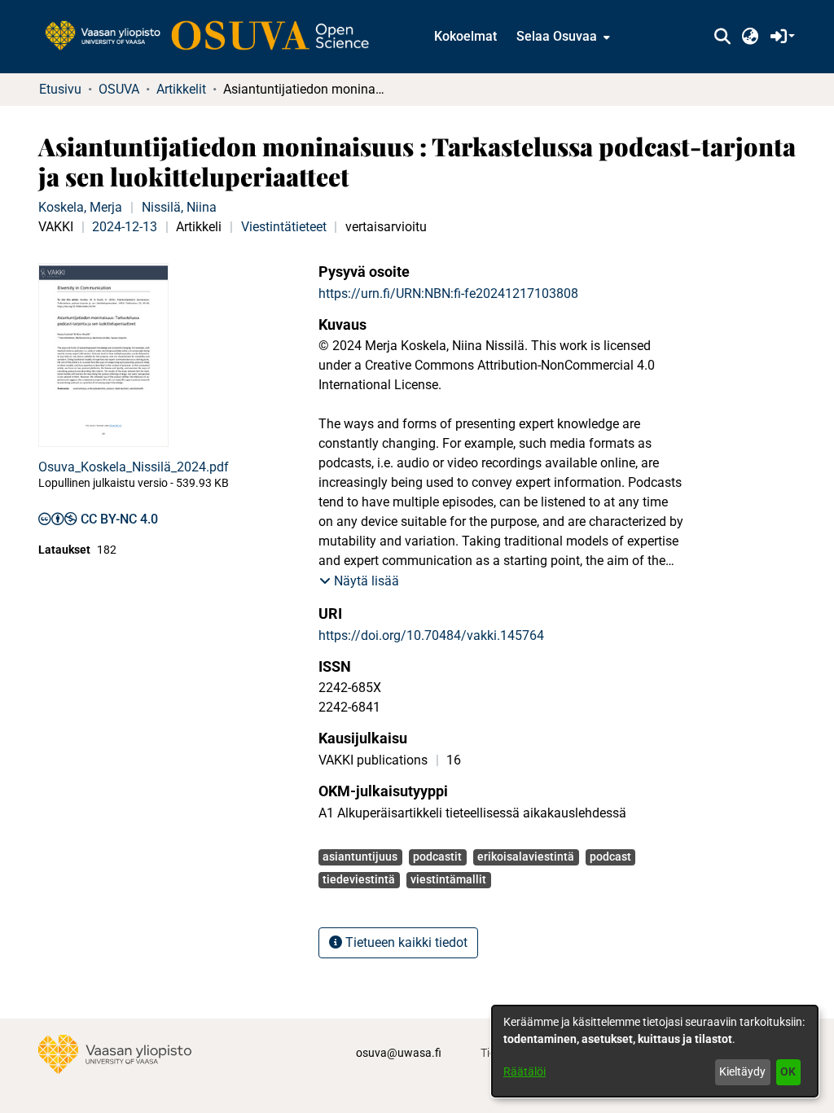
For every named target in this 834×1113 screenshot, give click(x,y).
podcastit (437, 856)
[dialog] (655, 1051)
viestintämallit (448, 879)
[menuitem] (561, 36)
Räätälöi (524, 1071)
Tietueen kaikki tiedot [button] (404, 942)
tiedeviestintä (359, 879)
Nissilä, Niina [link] (179, 207)
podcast (610, 856)
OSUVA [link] (119, 89)
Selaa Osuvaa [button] (556, 36)
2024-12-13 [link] (124, 226)
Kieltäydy (742, 1071)
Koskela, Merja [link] (80, 207)
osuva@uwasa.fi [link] (398, 1052)
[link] (215, 36)
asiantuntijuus (360, 856)
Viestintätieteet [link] (284, 226)
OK (788, 1071)
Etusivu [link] (60, 89)
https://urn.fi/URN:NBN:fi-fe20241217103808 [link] (448, 293)
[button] (722, 36)
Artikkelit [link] (181, 89)
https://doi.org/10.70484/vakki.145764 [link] (431, 635)
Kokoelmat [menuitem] (465, 36)
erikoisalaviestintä (525, 856)
